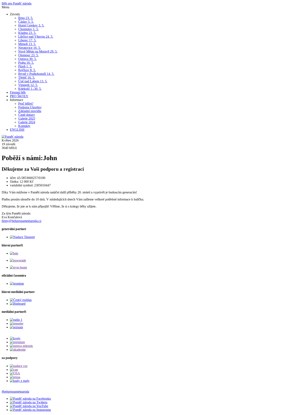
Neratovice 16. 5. (29, 47)
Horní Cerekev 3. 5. (31, 25)
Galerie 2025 (26, 118)
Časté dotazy (26, 114)
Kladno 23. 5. (27, 33)
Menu (5, 7)
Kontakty (24, 126)
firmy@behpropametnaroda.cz (21, 221)
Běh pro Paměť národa (16, 3)
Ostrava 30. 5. (27, 59)
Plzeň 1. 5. (25, 66)
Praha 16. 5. (26, 62)
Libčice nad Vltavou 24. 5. (35, 36)
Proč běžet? (25, 103)
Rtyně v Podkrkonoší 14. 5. (36, 74)
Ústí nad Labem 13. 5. (32, 81)
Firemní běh (18, 92)
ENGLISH (17, 129)
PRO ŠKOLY (19, 96)
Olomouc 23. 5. (28, 55)
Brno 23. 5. (25, 18)
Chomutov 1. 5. (28, 29)
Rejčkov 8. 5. (27, 70)
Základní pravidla (29, 111)
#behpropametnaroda (15, 391)
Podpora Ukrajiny (30, 107)
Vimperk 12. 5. (28, 85)
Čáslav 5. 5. (26, 21)
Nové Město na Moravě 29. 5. (37, 51)
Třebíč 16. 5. (26, 77)
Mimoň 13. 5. (27, 44)
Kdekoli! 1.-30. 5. (30, 88)
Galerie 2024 (26, 122)
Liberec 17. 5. (27, 40)
